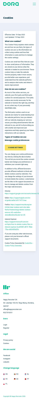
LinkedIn (6, 362)
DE (17, 379)
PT (28, 379)
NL (28, 374)
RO (17, 374)
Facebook (6, 355)
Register (6, 328)
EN (7, 374)
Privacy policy (8, 340)
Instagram (6, 359)
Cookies (6, 343)
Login (5, 325)
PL (7, 384)
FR (6, 379)
